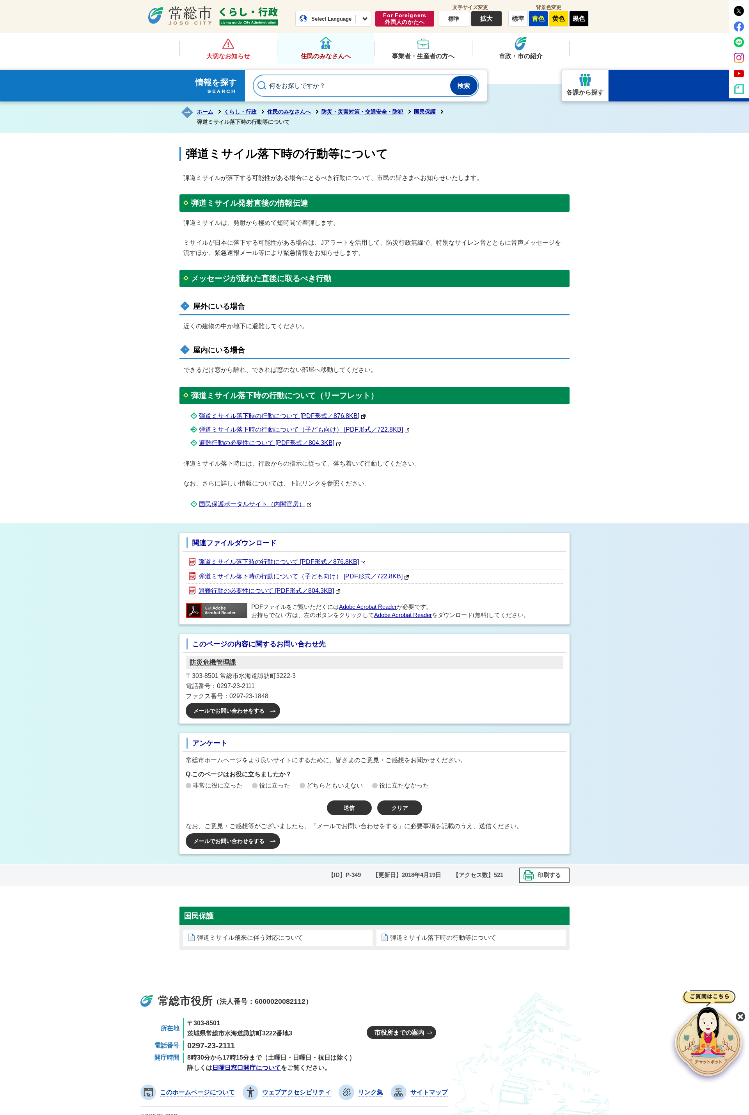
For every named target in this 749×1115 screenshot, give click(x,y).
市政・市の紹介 (521, 56)
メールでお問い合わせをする (228, 711)
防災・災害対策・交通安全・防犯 (362, 111)
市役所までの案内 (399, 1032)
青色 (538, 18)
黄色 (558, 18)
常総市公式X (739, 11)
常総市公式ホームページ (179, 15)
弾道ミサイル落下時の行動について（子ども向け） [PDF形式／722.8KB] (301, 429)
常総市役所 (185, 1001)
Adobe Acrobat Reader (368, 607)
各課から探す (585, 92)
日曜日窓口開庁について (246, 1067)
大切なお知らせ (228, 56)
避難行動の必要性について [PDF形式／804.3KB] (266, 442)
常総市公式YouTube (739, 73)
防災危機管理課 (213, 662)
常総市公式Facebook (739, 26)
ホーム (205, 111)
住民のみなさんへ (326, 56)
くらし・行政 (248, 16)
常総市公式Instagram (739, 58)
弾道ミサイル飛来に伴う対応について (250, 937)
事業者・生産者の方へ (423, 56)
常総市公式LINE (739, 42)
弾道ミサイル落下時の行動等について (443, 937)
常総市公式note (739, 89)
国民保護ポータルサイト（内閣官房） (252, 504)
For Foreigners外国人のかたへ (404, 18)
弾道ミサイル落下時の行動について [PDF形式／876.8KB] (279, 416)
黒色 (579, 18)
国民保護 (425, 111)
